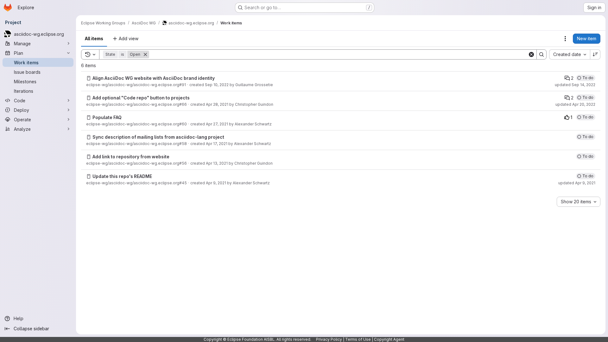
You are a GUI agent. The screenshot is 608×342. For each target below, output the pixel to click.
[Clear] (531, 54)
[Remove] (145, 54)
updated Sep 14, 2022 (575, 84)
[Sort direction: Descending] (595, 54)
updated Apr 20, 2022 (575, 104)
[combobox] (569, 54)
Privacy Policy (329, 339)
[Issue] (88, 78)
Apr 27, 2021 (217, 124)
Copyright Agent (389, 339)
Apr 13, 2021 (217, 163)
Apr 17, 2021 (216, 143)
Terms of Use (358, 339)
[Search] (541, 54)
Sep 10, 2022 (217, 84)
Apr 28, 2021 (217, 104)
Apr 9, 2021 (216, 182)
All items (94, 38)
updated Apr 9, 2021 (576, 182)
